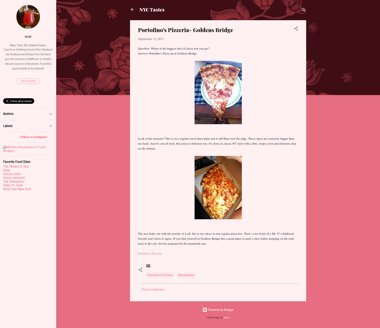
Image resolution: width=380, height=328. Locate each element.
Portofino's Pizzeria (160, 275)
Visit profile (28, 81)
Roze (28, 36)
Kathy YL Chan (13, 185)
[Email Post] (148, 267)
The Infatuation (13, 181)
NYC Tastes (152, 9)
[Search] (303, 11)
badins (226, 317)
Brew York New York (17, 189)
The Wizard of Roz (16, 166)
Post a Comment (153, 289)
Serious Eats (12, 174)
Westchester (186, 275)
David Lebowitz (14, 178)
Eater (6, 170)
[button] (296, 29)
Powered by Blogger (220, 310)
